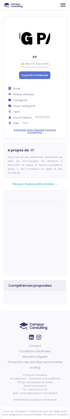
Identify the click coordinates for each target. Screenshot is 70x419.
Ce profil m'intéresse (34, 75)
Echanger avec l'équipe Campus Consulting (35, 131)
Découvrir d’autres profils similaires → (35, 184)
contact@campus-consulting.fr (38, 393)
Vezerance (50, 399)
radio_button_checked (22, 64)
